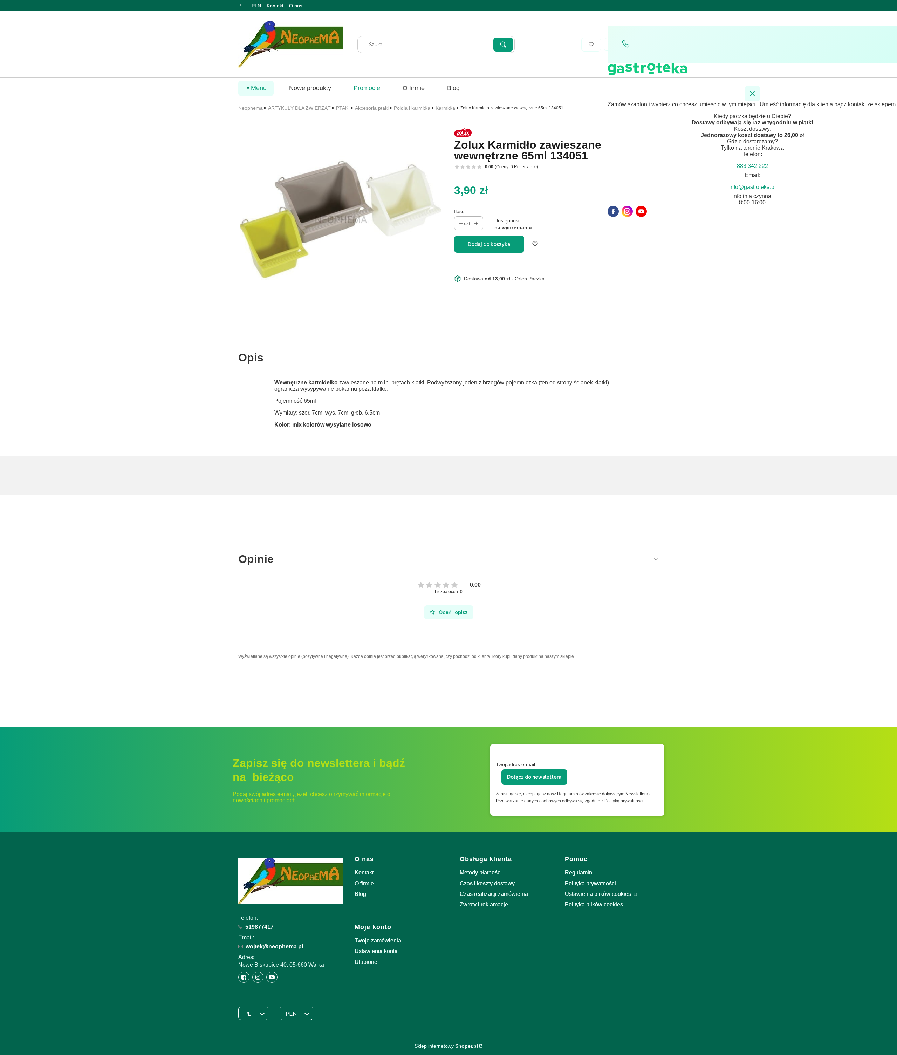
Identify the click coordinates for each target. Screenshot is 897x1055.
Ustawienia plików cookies (598, 894)
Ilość (459, 211)
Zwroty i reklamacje (484, 904)
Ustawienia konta (376, 951)
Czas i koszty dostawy (487, 883)
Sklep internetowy (446, 1046)
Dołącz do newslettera (534, 777)
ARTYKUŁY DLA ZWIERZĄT (299, 108)
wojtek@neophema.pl (274, 947)
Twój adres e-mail (515, 764)
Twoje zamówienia (378, 941)
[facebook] (613, 211)
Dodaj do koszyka (489, 244)
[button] (503, 45)
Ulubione (366, 962)
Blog (360, 894)
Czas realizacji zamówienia (494, 894)
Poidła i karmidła (412, 108)
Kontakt (275, 5)
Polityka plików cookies (594, 904)
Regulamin (578, 873)
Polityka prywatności (590, 883)
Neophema (250, 108)
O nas (295, 5)
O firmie (364, 883)
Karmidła (445, 108)
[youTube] (641, 211)
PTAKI (343, 108)
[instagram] (627, 211)
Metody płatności (481, 873)
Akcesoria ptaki (372, 108)
